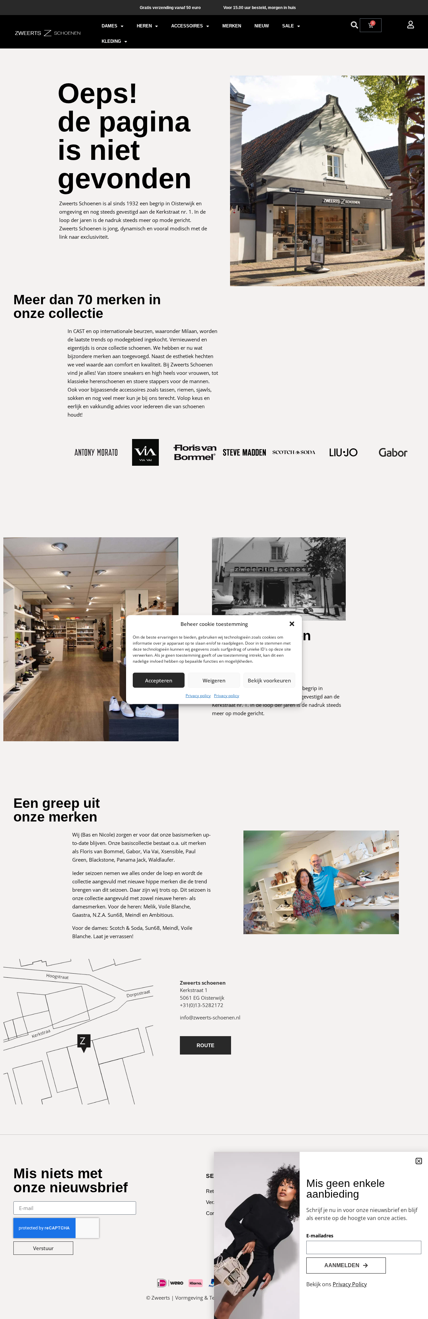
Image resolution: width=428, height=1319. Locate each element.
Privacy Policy (350, 1284)
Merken (231, 25)
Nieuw (261, 25)
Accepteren (158, 680)
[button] (292, 624)
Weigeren (214, 680)
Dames (109, 25)
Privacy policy (198, 695)
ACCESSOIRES (187, 25)
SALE (288, 25)
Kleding (111, 41)
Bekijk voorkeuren (269, 680)
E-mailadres (319, 1236)
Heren (144, 25)
